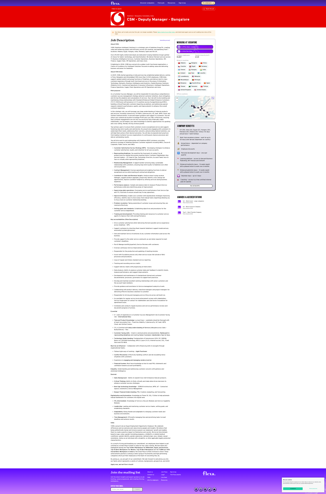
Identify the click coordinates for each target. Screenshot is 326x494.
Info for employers (152, 480)
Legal (163, 475)
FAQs (148, 477)
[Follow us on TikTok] (210, 489)
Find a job (161, 3)
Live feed (164, 477)
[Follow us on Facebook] (205, 489)
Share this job (210, 9)
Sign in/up (182, 3)
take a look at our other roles (166, 32)
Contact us (150, 475)
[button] (194, 107)
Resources (171, 3)
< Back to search (116, 9)
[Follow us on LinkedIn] (196, 489)
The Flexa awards (175, 475)
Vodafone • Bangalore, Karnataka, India (140, 16)
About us (150, 472)
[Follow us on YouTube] (214, 489)
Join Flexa (164, 472)
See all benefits (195, 186)
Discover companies (147, 3)
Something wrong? (165, 40)
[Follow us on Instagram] (201, 489)
